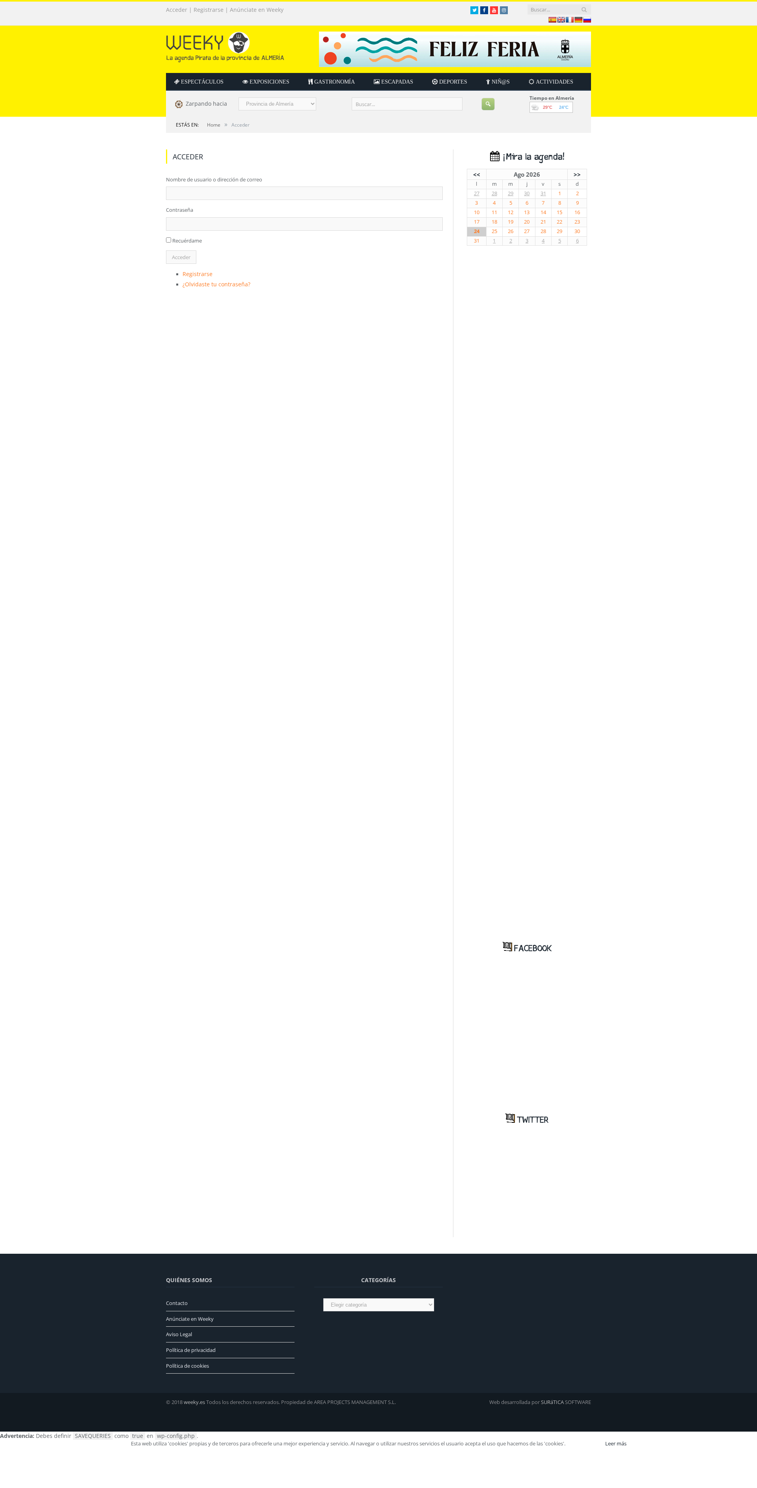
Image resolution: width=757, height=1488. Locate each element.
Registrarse (209, 9)
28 (494, 193)
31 (543, 193)
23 (577, 221)
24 (476, 231)
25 (494, 231)
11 (494, 212)
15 (559, 212)
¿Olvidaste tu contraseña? (213, 283)
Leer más (615, 1443)
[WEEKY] (225, 45)
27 (476, 193)
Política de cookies (187, 1365)
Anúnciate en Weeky (256, 9)
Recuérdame (187, 240)
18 (494, 221)
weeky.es (194, 1402)
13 (527, 212)
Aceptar (585, 1443)
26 (510, 231)
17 (476, 221)
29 (510, 193)
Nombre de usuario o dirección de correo (214, 179)
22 (559, 221)
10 (476, 212)
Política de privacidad (191, 1350)
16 (577, 212)
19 (510, 221)
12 (510, 212)
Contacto (177, 1303)
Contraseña (179, 209)
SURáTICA (552, 1402)
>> (577, 174)
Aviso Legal (179, 1334)
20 (527, 221)
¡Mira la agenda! (532, 157)
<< (476, 174)
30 (527, 193)
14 (543, 212)
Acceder (176, 9)
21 (543, 221)
